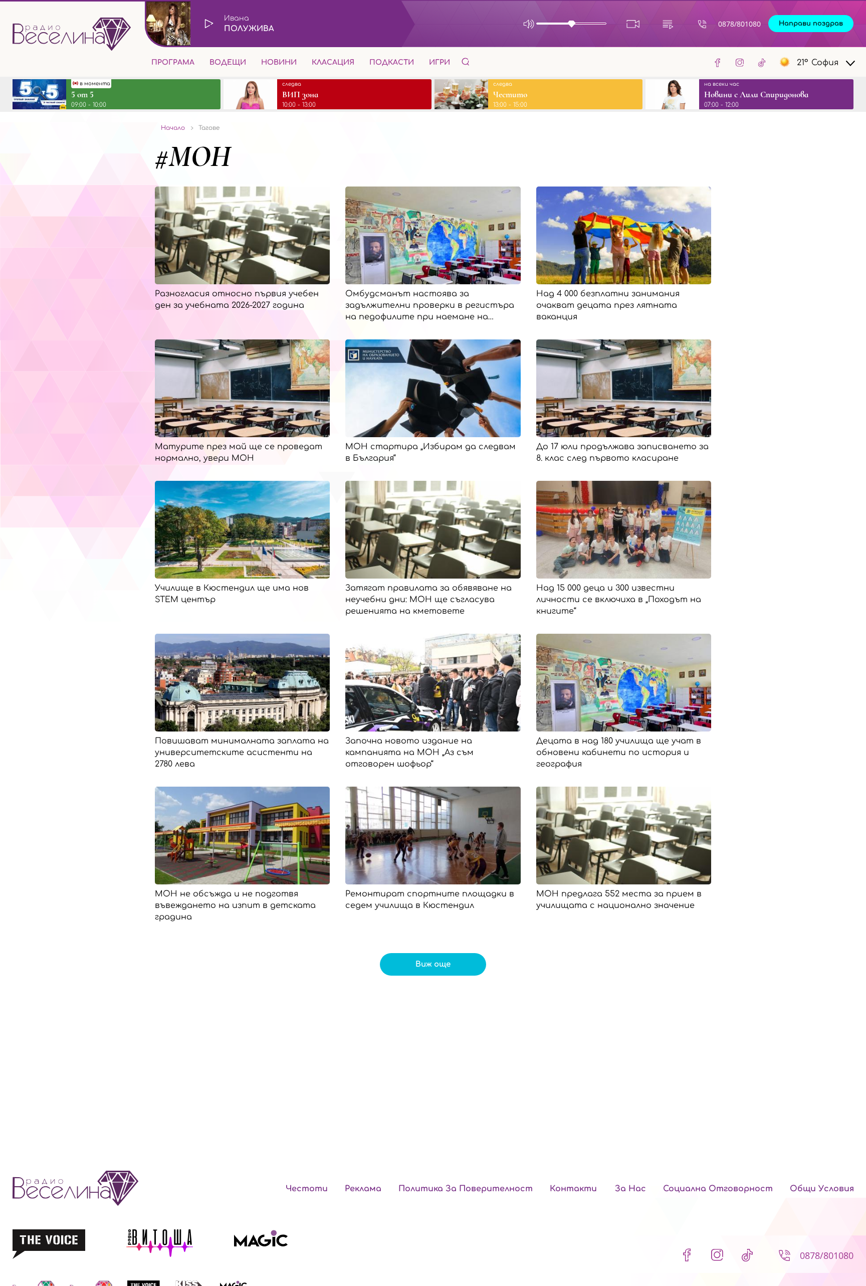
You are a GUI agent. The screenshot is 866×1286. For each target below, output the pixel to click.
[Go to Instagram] (740, 62)
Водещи (227, 62)
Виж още (433, 964)
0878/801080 (739, 24)
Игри (439, 62)
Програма (172, 62)
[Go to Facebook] (718, 62)
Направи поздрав (811, 23)
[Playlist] (668, 24)
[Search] (466, 61)
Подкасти (391, 62)
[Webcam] (633, 24)
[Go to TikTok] (762, 62)
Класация (333, 62)
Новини (279, 62)
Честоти (307, 1188)
